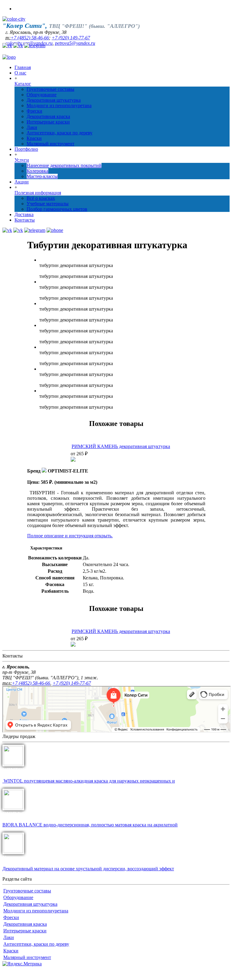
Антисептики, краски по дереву (59, 132)
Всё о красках (41, 198)
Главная (22, 67)
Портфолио (26, 149)
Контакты (24, 219)
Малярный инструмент (50, 143)
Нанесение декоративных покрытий (64, 165)
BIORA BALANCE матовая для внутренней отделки (69, 813)
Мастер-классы (42, 176)
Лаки (32, 127)
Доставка (24, 214)
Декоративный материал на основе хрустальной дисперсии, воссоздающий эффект (88, 868)
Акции (21, 181)
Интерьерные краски (48, 121)
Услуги (21, 160)
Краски (34, 138)
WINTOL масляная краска (36, 769)
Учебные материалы (48, 203)
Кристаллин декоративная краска (45, 857)
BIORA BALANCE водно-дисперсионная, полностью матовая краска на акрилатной (90, 824)
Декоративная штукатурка (54, 100)
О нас (20, 72)
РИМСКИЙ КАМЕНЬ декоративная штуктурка (121, 446)
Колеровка (37, 170)
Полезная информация (37, 192)
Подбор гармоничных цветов (57, 209)
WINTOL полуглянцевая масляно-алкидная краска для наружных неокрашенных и (88, 780)
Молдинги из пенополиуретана (59, 105)
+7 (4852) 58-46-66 (30, 37)
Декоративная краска (48, 116)
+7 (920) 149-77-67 (71, 37)
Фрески (34, 111)
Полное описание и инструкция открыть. (70, 535)
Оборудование (41, 94)
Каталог (22, 83)
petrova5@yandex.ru (75, 43)
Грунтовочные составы (50, 89)
